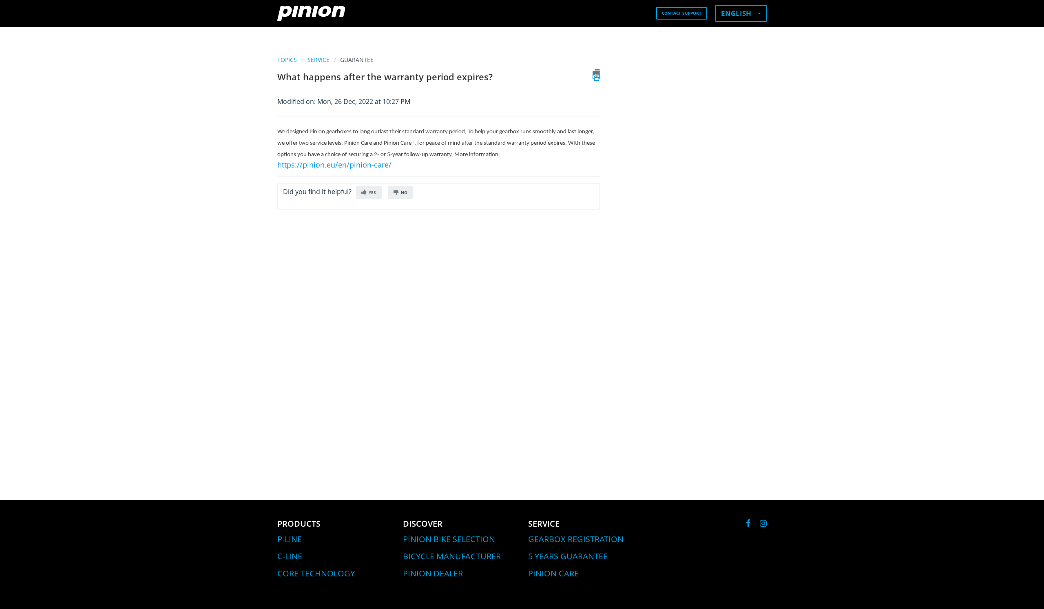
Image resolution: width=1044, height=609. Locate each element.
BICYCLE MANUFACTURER (452, 556)
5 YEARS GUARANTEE (568, 556)
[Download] (506, 200)
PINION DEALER (433, 573)
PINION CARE (553, 573)
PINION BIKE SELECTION (449, 539)
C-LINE (289, 556)
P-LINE (289, 539)
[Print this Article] (596, 73)
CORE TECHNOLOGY (316, 573)
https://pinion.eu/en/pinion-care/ (334, 165)
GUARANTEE (357, 60)
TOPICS (287, 60)
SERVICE (318, 60)
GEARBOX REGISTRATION (576, 539)
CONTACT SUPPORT (681, 13)
